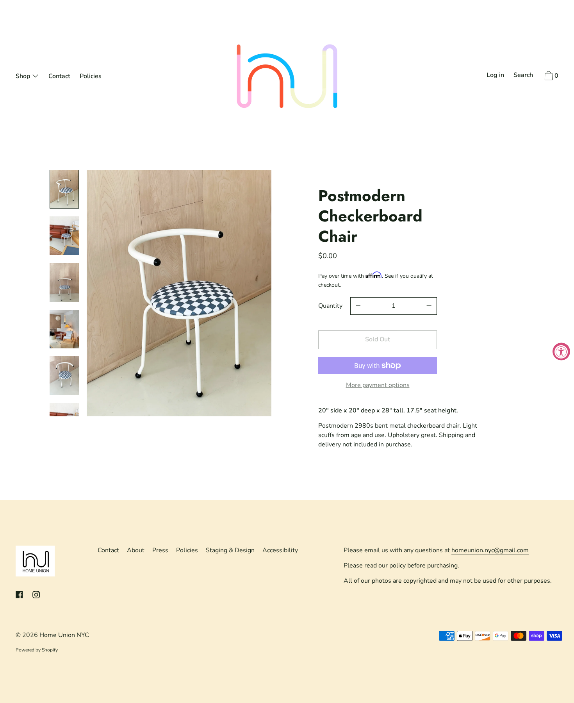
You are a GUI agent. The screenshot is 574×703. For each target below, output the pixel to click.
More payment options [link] (378, 385)
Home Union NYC (64, 635)
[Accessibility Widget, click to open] (561, 351)
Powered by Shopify (37, 650)
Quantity (330, 306)
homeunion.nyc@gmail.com (490, 550)
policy (397, 565)
